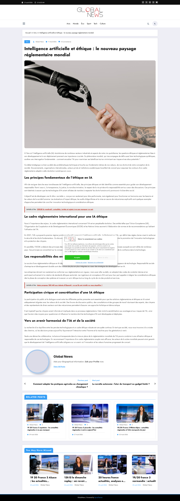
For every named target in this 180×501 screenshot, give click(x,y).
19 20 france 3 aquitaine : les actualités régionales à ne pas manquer (42, 428)
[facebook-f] (143, 2)
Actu (68, 23)
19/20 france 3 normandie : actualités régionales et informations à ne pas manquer (106, 479)
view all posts (59, 367)
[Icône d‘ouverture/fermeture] (23, 23)
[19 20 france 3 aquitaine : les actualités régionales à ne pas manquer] (45, 413)
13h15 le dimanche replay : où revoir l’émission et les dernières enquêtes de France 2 (38, 479)
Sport (89, 23)
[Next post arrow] (155, 384)
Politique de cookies (81, 263)
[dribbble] (150, 2)
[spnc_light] (155, 23)
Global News (40, 42)
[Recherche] (148, 24)
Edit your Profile (92, 362)
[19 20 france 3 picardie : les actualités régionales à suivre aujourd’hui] (89, 413)
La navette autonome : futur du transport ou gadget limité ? (121, 384)
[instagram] (153, 2)
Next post (96, 380)
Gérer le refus (103, 257)
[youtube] (157, 2)
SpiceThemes (98, 497)
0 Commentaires (66, 42)
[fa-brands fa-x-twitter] (146, 2)
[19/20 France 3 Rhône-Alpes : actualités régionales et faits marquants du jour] (134, 413)
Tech (95, 23)
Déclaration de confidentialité (95, 263)
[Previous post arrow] (25, 384)
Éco (82, 23)
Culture (102, 23)
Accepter (77, 257)
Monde (75, 23)
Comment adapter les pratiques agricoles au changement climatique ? (60, 385)
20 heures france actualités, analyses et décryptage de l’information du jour (72, 479)
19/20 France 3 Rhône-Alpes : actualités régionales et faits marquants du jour (133, 428)
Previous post (83, 380)
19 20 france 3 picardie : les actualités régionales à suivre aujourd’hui (87, 428)
